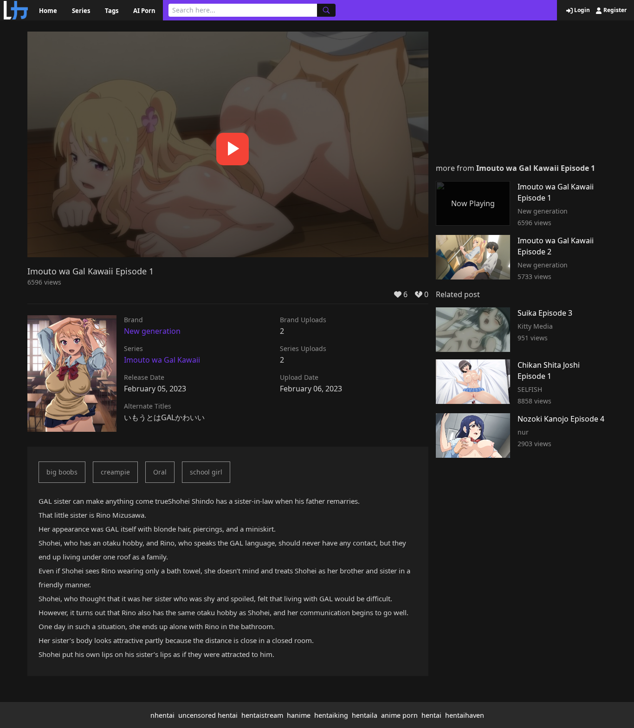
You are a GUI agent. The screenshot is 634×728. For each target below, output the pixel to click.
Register (614, 10)
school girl (206, 472)
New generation (152, 331)
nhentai (162, 715)
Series (81, 10)
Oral (160, 472)
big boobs (62, 472)
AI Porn (144, 10)
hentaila (364, 715)
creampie (115, 472)
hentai (431, 715)
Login (581, 10)
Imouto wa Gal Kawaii (162, 360)
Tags (111, 10)
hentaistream (262, 715)
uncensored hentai (208, 715)
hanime (299, 715)
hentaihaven (464, 715)
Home (48, 10)
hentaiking (331, 715)
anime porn (399, 715)
